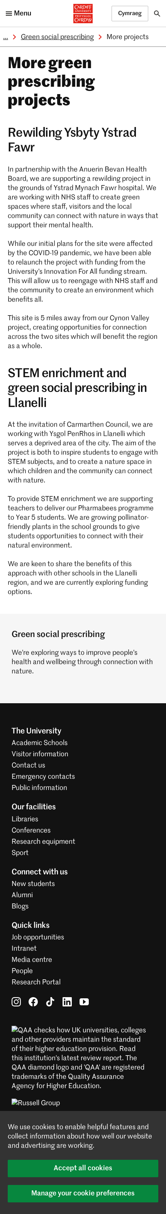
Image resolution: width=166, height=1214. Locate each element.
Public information (39, 788)
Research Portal (36, 982)
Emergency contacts (43, 776)
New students (33, 884)
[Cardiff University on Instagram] (16, 1001)
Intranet (24, 948)
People (22, 971)
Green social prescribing (57, 37)
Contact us (28, 765)
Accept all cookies (83, 1168)
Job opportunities (38, 937)
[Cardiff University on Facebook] (33, 1001)
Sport (20, 853)
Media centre (32, 959)
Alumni (22, 895)
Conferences (31, 830)
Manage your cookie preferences (83, 1193)
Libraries (25, 819)
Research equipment (43, 841)
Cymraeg (130, 13)
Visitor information (40, 754)
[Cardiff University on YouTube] (84, 1001)
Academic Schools (40, 743)
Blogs (20, 906)
